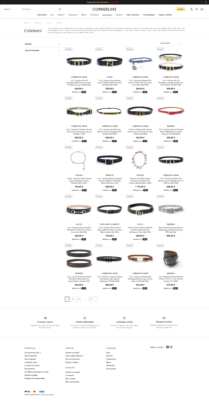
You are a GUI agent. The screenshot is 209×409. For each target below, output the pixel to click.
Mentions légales (31, 375)
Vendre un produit (72, 353)
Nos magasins (30, 359)
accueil (26, 23)
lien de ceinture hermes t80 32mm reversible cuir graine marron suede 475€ (79, 279)
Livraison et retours (32, 365)
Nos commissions (72, 359)
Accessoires (111, 369)
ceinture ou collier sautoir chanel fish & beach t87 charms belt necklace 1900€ (140, 181)
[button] (201, 9)
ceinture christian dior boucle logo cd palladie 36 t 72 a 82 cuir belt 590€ (170, 181)
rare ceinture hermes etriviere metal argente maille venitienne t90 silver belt (171, 230)
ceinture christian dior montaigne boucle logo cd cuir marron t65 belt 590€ (140, 279)
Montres (109, 356)
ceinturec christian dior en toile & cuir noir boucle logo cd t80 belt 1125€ (79, 131)
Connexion (69, 375)
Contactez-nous (31, 362)
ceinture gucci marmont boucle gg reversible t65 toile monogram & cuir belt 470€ (140, 230)
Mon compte (70, 379)
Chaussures (111, 359)
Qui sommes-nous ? (33, 353)
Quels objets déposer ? (74, 356)
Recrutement (30, 369)
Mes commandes (72, 382)
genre (49, 23)
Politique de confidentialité (35, 378)
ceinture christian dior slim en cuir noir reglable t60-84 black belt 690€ (109, 131)
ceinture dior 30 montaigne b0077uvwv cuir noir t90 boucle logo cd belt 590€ (79, 82)
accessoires (38, 23)
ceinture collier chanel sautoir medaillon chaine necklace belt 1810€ (79, 181)
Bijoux (108, 362)
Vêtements (110, 365)
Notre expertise (31, 356)
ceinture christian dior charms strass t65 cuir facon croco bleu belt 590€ (140, 82)
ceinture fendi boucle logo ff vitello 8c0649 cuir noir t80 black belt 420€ (109, 82)
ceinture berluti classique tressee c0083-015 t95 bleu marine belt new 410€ (109, 181)
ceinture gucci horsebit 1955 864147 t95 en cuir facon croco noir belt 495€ (79, 230)
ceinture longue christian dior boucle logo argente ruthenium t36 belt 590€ (109, 279)
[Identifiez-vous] (196, 9)
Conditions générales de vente (36, 372)
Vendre (180, 9)
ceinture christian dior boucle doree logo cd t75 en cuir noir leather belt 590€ (140, 131)
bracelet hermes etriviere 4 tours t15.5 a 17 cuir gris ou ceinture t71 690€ (171, 279)
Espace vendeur (71, 362)
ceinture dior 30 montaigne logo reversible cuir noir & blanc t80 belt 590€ (170, 82)
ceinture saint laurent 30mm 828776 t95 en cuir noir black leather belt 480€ (109, 230)
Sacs (108, 353)
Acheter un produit (72, 372)
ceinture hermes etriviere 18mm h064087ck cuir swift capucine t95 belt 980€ (170, 131)
